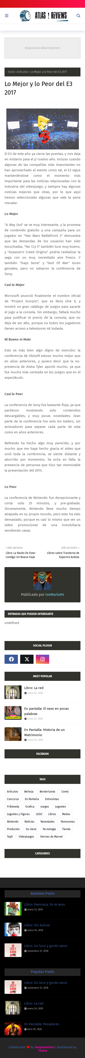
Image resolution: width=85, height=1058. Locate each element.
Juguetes (60, 806)
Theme (42, 1050)
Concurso (13, 799)
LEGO (39, 814)
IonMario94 (54, 594)
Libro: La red (34, 688)
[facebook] (11, 659)
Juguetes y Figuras (18, 814)
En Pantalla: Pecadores (41, 1024)
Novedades (48, 821)
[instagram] (42, 659)
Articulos (22, 71)
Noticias (29, 821)
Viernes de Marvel (51, 836)
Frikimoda (13, 806)
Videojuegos (26, 836)
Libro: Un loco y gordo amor (46, 946)
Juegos (45, 806)
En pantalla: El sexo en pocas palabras (46, 711)
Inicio (11, 71)
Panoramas (68, 821)
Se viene (31, 829)
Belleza (29, 791)
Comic (65, 791)
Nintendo (12, 821)
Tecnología (49, 829)
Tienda (66, 829)
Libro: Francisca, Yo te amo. (45, 904)
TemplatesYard (44, 1047)
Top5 (10, 836)
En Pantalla (32, 799)
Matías (66, 814)
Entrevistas (52, 799)
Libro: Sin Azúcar (37, 925)
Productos (13, 829)
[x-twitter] (27, 659)
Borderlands (47, 791)
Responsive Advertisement (42, 48)
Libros (52, 814)
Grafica (29, 806)
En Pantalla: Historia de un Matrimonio (44, 732)
